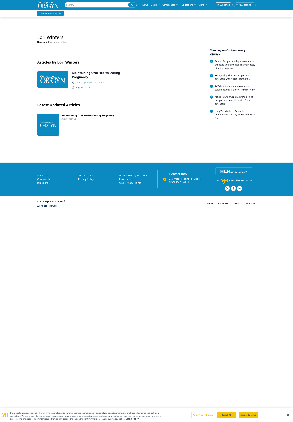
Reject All (226, 414)
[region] (146, 415)
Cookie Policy (132, 418)
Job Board (43, 182)
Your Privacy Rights (130, 182)
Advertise (42, 175)
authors (50, 42)
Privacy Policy (86, 179)
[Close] (288, 414)
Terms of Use (85, 175)
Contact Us (43, 179)
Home (40, 42)
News (145, 4)
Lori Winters (100, 82)
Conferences (168, 4)
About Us (223, 203)
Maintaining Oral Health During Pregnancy (88, 115)
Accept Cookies (248, 414)
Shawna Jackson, (83, 82)
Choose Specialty (48, 13)
